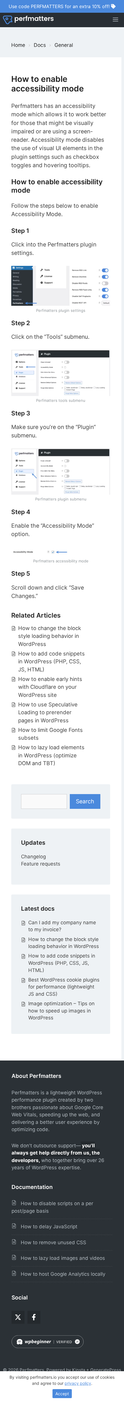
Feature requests (40, 864)
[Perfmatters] (28, 20)
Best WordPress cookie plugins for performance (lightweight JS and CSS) (63, 987)
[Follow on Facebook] (33, 1317)
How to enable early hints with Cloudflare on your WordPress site (50, 687)
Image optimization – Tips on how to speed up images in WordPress (61, 1011)
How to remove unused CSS (51, 1242)
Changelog (33, 856)
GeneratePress (105, 1370)
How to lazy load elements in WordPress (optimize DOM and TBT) (51, 755)
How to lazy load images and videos (60, 1258)
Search (85, 801)
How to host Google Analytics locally (60, 1274)
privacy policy (78, 1383)
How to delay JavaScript (46, 1226)
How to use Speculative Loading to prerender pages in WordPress (48, 712)
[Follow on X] (18, 1317)
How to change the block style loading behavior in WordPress (49, 636)
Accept (62, 1393)
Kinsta (78, 1370)
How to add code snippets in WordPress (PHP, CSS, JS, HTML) (51, 661)
